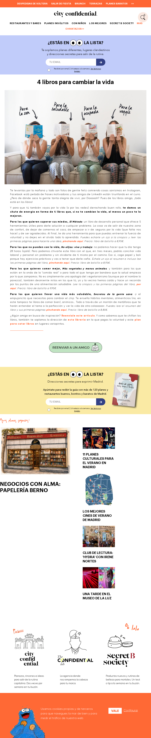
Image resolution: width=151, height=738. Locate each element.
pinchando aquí (73, 241)
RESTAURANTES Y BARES (25, 23)
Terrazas (95, 3)
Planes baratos (117, 3)
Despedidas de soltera (32, 3)
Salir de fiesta (61, 3)
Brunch (80, 3)
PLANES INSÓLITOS (56, 23)
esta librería (77, 319)
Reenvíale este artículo (78, 315)
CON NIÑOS (79, 23)
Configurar (131, 710)
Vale (115, 711)
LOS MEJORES (98, 23)
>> (132, 3)
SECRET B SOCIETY (122, 23)
